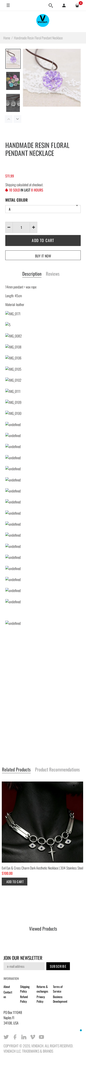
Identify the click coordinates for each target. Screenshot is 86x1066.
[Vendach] (43, 21)
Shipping (10, 184)
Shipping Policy (25, 988)
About (7, 986)
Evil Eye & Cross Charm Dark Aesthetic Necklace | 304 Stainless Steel (42, 868)
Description (31, 274)
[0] (77, 5)
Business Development (60, 999)
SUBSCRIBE (58, 966)
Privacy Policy (41, 999)
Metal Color (16, 200)
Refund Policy (24, 999)
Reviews (53, 274)
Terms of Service (58, 988)
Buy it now (43, 256)
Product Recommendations (57, 770)
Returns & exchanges (42, 988)
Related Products (16, 770)
